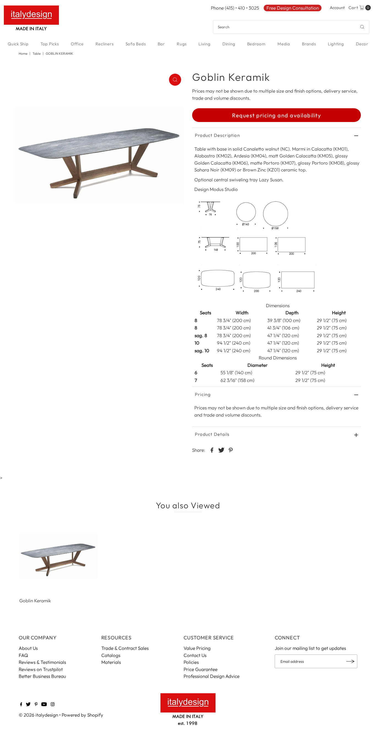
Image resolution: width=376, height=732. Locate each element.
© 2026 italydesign (38, 715)
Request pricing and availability (276, 115)
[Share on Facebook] (212, 449)
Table (36, 53)
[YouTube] (44, 704)
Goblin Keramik (35, 600)
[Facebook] (21, 704)
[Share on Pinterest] (231, 449)
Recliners (105, 43)
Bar (161, 43)
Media (283, 43)
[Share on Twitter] (221, 449)
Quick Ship (18, 43)
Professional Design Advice (211, 676)
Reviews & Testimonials (42, 662)
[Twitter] (28, 704)
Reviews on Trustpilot (41, 669)
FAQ (23, 655)
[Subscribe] (350, 661)
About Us (28, 648)
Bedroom (256, 43)
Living (204, 43)
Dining (228, 43)
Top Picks (49, 43)
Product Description (217, 135)
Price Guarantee (200, 669)
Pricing (203, 394)
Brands (309, 43)
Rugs (182, 43)
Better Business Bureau (42, 676)
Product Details (212, 434)
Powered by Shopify (82, 715)
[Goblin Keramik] (58, 556)
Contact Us (195, 655)
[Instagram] (53, 704)
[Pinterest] (36, 704)
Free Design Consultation (292, 8)
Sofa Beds (136, 43)
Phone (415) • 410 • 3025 (235, 8)
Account (337, 7)
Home (23, 53)
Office (77, 43)
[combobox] (291, 27)
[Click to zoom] (175, 80)
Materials (111, 662)
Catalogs (110, 655)
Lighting (336, 43)
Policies (191, 662)
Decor (362, 43)
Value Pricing (197, 648)
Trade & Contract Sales (125, 648)
